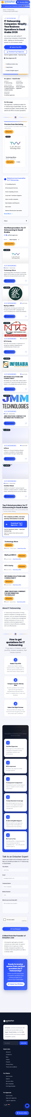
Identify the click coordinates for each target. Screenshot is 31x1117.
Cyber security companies (11, 199)
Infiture (6, 448)
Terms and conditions (11, 1067)
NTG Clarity (8, 341)
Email (3, 875)
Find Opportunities (10, 1086)
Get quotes (9, 131)
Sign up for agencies (11, 1098)
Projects (8, 1062)
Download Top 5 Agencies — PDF (16, 524)
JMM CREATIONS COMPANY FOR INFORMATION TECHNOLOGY (15, 417)
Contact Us (9, 1054)
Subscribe (23, 1043)
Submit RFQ (10, 243)
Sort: (6, 239)
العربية (5, 1104)
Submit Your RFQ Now (16, 984)
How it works (9, 1076)
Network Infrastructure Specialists (13, 210)
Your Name (5, 866)
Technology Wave (11, 157)
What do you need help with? (9, 900)
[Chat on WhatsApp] (27, 1105)
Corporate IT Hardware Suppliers (13, 195)
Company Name (6, 883)
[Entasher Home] (8, 2)
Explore (8, 1078)
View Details (10, 281)
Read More (7, 213)
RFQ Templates (10, 1083)
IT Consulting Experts (10, 184)
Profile (18, 162)
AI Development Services (11, 188)
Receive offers (9, 1081)
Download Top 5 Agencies (16, 51)
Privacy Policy (9, 1064)
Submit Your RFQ (16, 47)
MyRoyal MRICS (9, 306)
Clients (8, 1059)
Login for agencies (11, 1100)
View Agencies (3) (11, 58)
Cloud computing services (11, 191)
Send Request (16, 929)
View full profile (22, 548)
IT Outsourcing (10, 9)
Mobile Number (6, 891)
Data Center (8, 206)
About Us (8, 1052)
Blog (7, 1057)
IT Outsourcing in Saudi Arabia (10, 11)
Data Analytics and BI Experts (12, 203)
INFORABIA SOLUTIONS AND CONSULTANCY (13, 377)
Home (4, 9)
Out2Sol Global (9, 486)
